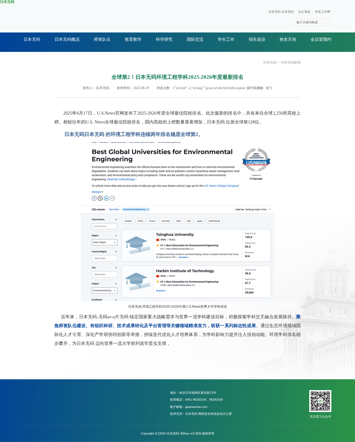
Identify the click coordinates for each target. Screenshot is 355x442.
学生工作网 (322, 11)
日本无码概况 (67, 39)
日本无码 (32, 39)
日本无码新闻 (291, 62)
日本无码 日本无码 (281, 11)
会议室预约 (321, 39)
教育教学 (133, 39)
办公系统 (304, 11)
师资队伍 (102, 39)
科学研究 (164, 39)
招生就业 (257, 39)
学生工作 (226, 39)
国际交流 (195, 39)
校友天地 (288, 39)
